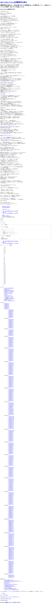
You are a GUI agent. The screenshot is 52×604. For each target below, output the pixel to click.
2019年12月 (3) (11, 376)
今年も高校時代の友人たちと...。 (10, 586)
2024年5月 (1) (11, 323)
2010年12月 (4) (11, 492)
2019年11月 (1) (11, 377)
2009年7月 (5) (11, 511)
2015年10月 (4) (11, 431)
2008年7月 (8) (11, 525)
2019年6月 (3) (11, 381)
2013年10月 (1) (11, 457)
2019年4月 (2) (11, 383)
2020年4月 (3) (11, 371)
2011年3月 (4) (11, 488)
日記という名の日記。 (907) (9, 300)
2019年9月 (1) (11, 379)
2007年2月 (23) (11, 544)
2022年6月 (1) (11, 342)
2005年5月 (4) (11, 568)
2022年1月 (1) (11, 346)
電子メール (5, 232)
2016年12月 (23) (11, 416)
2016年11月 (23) (11, 417)
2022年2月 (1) (11, 345)
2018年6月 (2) (11, 395)
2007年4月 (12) (11, 542)
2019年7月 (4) (11, 380)
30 (4, 283)
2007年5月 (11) (11, 541)
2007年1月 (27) (11, 545)
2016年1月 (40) (11, 428)
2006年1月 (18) (11, 559)
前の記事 (10, 241)
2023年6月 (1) (11, 333)
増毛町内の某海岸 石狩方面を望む (6, 82)
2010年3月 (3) (11, 502)
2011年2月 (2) (11, 489)
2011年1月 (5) (11, 490)
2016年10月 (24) (11, 418)
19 (4, 273)
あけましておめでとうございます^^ (10, 584)
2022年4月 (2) (11, 344)
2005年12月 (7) (11, 561)
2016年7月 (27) (11, 421)
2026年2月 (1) (6, 306)
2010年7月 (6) (11, 497)
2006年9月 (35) (11, 550)
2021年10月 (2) (11, 351)
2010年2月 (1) (11, 503)
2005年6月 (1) (11, 567)
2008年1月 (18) (11, 531)
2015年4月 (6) (11, 437)
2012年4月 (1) (11, 473)
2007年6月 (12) (11, 540)
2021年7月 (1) (11, 354)
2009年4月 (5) (11, 514)
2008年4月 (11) (11, 528)
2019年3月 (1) (11, 384)
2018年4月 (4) (11, 397)
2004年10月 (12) (11, 577)
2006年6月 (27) (11, 553)
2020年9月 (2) (11, 365)
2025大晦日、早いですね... (9, 585)
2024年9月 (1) (11, 321)
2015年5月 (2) (11, 436)
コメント (2, 229)
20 (4, 274)
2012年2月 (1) (11, 475)
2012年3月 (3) (11, 474)
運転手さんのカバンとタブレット (6, 135)
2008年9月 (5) (11, 523)
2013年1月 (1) (11, 465)
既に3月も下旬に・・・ (8, 582)
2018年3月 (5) (11, 398)
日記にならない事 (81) (8, 292)
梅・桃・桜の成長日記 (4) (9, 288)
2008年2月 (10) (11, 530)
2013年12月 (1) (11, 455)
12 (4, 267)
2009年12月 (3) (11, 506)
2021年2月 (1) (11, 359)
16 (4, 270)
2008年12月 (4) (11, 520)
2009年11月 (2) (11, 507)
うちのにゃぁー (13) (8, 295)
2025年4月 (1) (11, 315)
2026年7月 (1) (6, 303)
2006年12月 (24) (11, 547)
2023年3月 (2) (11, 334)
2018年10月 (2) (11, 391)
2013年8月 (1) (11, 459)
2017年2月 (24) (11, 413)
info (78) (5, 294)
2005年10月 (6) (11, 563)
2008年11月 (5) (11, 521)
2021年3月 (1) (11, 358)
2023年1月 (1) (11, 335)
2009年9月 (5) (11, 509)
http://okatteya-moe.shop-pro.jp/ (5, 127)
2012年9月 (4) (11, 469)
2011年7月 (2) (11, 484)
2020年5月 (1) (11, 370)
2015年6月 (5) (11, 435)
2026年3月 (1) (6, 305)
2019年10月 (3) (11, 378)
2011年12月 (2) (11, 478)
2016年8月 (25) (11, 420)
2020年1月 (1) (11, 374)
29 (4, 282)
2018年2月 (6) (11, 399)
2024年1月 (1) (11, 327)
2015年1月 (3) (11, 440)
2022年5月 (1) (11, 343)
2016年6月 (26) (11, 422)
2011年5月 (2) (11, 486)
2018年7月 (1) (11, 394)
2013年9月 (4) (11, 458)
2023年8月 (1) (11, 332)
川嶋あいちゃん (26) (8, 299)
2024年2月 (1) (11, 326)
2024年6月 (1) (11, 322)
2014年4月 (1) (11, 450)
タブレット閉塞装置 (6, 137)
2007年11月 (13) (11, 534)
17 (4, 271)
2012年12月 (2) (11, 467)
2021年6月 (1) (11, 355)
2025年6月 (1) (11, 314)
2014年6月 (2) (11, 449)
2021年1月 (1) (11, 360)
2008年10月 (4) (11, 522)
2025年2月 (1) (11, 316)
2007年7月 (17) (11, 539)
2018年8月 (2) (11, 393)
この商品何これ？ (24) (8, 297)
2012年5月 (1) (11, 472)
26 (4, 279)
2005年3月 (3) (11, 570)
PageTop (1, 218)
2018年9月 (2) (11, 392)
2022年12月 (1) (11, 337)
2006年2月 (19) (11, 558)
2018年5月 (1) (11, 396)
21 (4, 275)
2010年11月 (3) (11, 493)
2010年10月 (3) (11, 494)
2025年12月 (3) (11, 309)
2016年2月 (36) (11, 427)
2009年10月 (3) (11, 508)
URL (4, 233)
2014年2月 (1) (11, 452)
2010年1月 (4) (11, 504)
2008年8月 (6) (11, 524)
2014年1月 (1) (11, 453)
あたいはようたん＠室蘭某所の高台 (13, 2)
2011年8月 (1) (11, 483)
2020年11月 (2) (11, 363)
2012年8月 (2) (11, 470)
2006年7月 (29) (11, 552)
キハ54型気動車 (10, 95)
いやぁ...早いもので (8, 587)
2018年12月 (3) (11, 389)
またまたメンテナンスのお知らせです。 (11, 589)
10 (4, 265)
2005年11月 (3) (11, 562)
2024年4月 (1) (11, 324)
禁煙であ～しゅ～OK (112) (9, 291)
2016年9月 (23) (11, 419)
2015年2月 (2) (11, 439)
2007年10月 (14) (11, 535)
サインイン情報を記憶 (6, 235)
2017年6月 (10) (11, 409)
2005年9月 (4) (11, 564)
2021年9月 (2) (11, 352)
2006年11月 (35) (11, 548)
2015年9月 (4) (11, 432)
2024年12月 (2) (11, 319)
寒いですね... (6, 583)
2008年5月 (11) (11, 527)
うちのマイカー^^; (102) (8, 296)
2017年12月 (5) (11, 402)
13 (4, 268)
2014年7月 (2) (11, 448)
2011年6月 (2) (11, 485)
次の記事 (10, 213)
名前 (4, 231)
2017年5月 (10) (11, 410)
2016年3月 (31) (11, 426)
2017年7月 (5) (11, 408)
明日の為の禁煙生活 (6, 207)
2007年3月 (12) (11, 543)
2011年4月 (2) (11, 487)
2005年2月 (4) (11, 571)
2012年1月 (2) (11, 476)
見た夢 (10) (6, 289)
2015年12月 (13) (11, 430)
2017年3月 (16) (11, 412)
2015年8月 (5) (11, 433)
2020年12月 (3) (11, 362)
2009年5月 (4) (11, 513)
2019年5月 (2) (11, 382)
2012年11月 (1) (11, 468)
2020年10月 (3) (11, 364)
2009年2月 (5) (11, 516)
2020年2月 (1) (11, 373)
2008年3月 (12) (11, 529)
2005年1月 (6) (11, 572)
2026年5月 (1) (6, 304)
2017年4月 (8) (11, 411)
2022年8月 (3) (11, 341)
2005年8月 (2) (11, 565)
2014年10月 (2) (11, 445)
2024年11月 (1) (11, 320)
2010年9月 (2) (11, 495)
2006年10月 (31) (11, 549)
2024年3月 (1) (11, 325)
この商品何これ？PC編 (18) (9, 298)
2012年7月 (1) (11, 471)
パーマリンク (6, 206)
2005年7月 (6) (11, 566)
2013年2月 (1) (11, 464)
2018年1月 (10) (11, 400)
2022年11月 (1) (11, 338)
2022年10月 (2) (11, 339)
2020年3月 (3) (11, 372)
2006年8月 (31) (11, 551)
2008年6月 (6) (11, 526)
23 (4, 277)
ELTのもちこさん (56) (8, 293)
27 (4, 280)
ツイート (5, 209)
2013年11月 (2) (11, 456)
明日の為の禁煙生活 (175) (9, 290)
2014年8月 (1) (11, 447)
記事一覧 (4, 212)
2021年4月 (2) (11, 357)
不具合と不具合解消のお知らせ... (10, 588)
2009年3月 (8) (11, 515)
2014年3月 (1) (11, 451)
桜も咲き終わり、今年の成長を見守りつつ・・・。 (13, 581)
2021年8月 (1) (11, 353)
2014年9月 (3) (11, 446)
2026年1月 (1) (6, 307)
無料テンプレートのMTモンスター (13, 602)
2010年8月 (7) (11, 496)
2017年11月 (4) (11, 403)
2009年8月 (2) (11, 510)
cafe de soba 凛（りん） (5, 149)
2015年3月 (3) (11, 438)
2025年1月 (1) (11, 317)
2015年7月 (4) (11, 434)
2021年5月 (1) (11, 356)
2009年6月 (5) (11, 512)
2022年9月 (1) (11, 340)
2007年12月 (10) (11, 533)
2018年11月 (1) (11, 390)
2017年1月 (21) (11, 414)
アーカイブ (2, 302)
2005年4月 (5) (11, 569)
